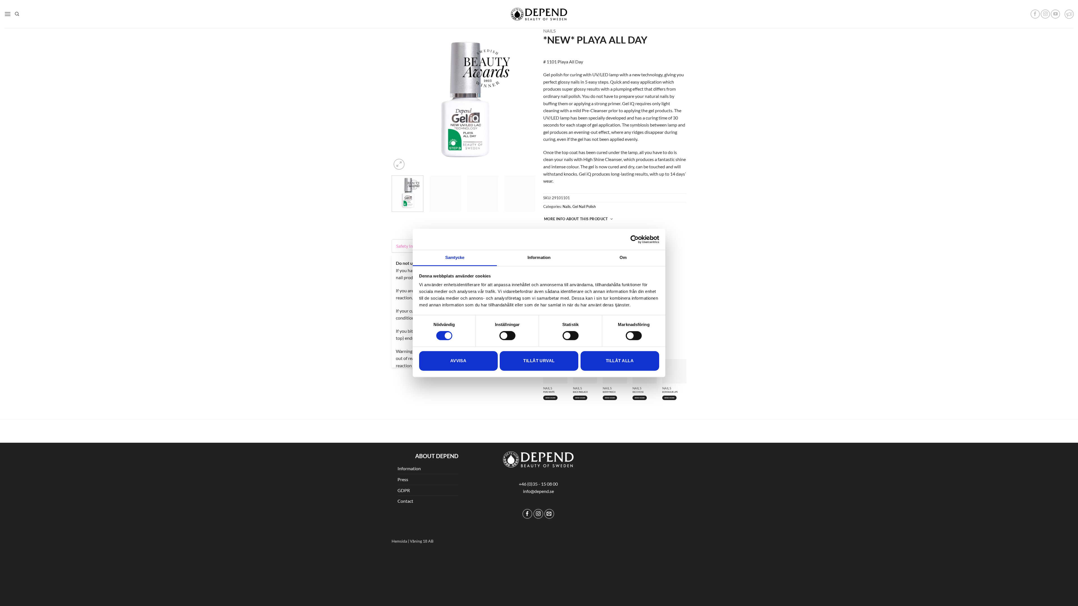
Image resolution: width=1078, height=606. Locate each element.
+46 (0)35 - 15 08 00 (538, 440)
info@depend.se (538, 447)
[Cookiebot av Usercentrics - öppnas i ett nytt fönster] (634, 239)
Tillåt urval (538, 360)
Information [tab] (539, 257)
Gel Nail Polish (584, 206)
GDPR (404, 446)
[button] (7, 14)
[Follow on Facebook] (1035, 14)
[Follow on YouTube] (1055, 14)
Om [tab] (623, 257)
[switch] (507, 335)
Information (409, 425)
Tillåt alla (620, 360)
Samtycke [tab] (455, 257)
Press (403, 436)
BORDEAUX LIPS (670, 301)
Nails (549, 30)
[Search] (17, 14)
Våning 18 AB (421, 497)
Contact (405, 457)
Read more (669, 307)
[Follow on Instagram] (1045, 14)
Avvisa (458, 360)
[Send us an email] (549, 470)
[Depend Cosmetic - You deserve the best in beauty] (539, 14)
